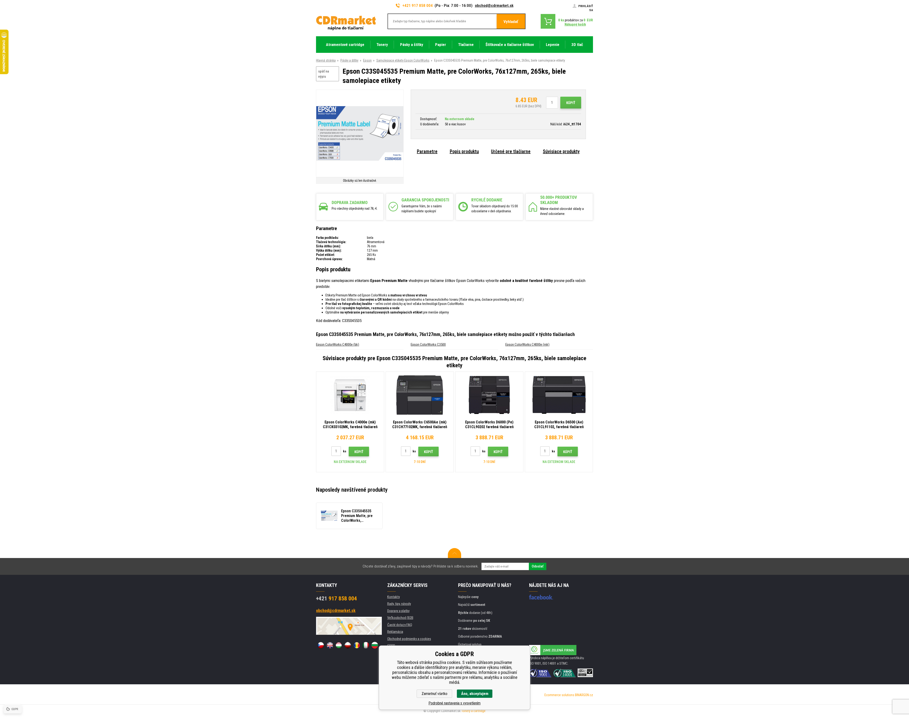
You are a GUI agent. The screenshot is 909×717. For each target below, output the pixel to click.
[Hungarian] (338, 645)
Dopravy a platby (398, 611)
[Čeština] (320, 645)
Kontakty (393, 597)
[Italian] (365, 645)
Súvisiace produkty (561, 151)
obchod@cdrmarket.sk (494, 5)
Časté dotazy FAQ (399, 625)
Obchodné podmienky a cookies (409, 639)
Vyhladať (511, 21)
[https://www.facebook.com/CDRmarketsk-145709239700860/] (541, 597)
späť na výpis (323, 74)
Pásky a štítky (349, 60)
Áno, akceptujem (474, 693)
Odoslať (538, 566)
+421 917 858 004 (417, 5)
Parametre (427, 151)
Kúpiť (570, 103)
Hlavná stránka (326, 60)
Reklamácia (395, 632)
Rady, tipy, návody (399, 604)
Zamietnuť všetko (434, 693)
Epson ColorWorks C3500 (428, 344)
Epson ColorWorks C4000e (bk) (337, 344)
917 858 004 (336, 598)
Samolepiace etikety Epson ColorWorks (402, 60)
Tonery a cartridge (473, 711)
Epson (367, 60)
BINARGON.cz (584, 695)
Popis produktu (464, 151)
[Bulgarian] (374, 645)
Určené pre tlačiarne (510, 151)
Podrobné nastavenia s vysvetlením (454, 703)
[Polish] (347, 645)
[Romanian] (356, 645)
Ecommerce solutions (559, 695)
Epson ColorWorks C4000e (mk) (527, 344)
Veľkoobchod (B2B (400, 618)
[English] (329, 645)
